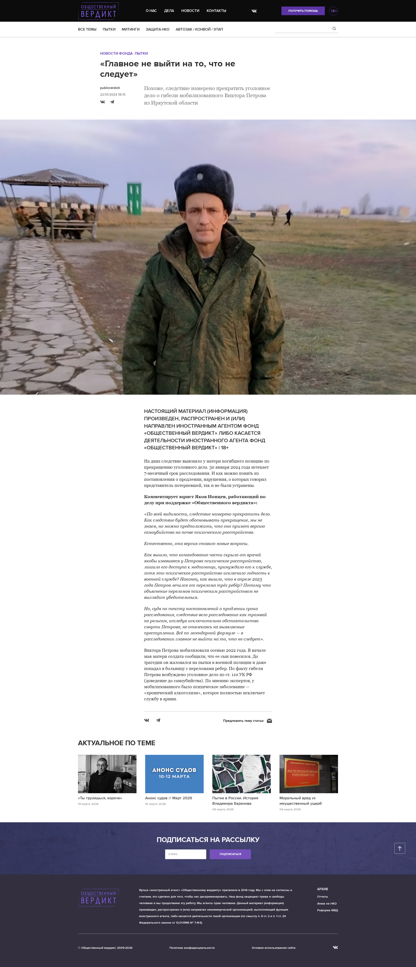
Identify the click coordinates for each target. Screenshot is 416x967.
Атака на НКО (327, 903)
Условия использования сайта (274, 948)
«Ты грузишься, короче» (100, 798)
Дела (169, 10)
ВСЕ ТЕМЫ (87, 29)
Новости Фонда (116, 53)
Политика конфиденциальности (192, 948)
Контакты (216, 10)
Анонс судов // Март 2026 (168, 798)
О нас (151, 10)
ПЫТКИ (109, 29)
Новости (190, 10)
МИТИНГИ (131, 29)
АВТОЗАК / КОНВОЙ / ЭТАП (199, 29)
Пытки (141, 53)
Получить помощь (303, 11)
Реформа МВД (327, 910)
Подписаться (230, 854)
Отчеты (322, 896)
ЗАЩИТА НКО (157, 29)
